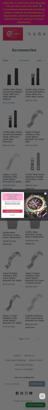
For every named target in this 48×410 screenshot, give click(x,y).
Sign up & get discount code (12, 211)
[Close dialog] (45, 194)
